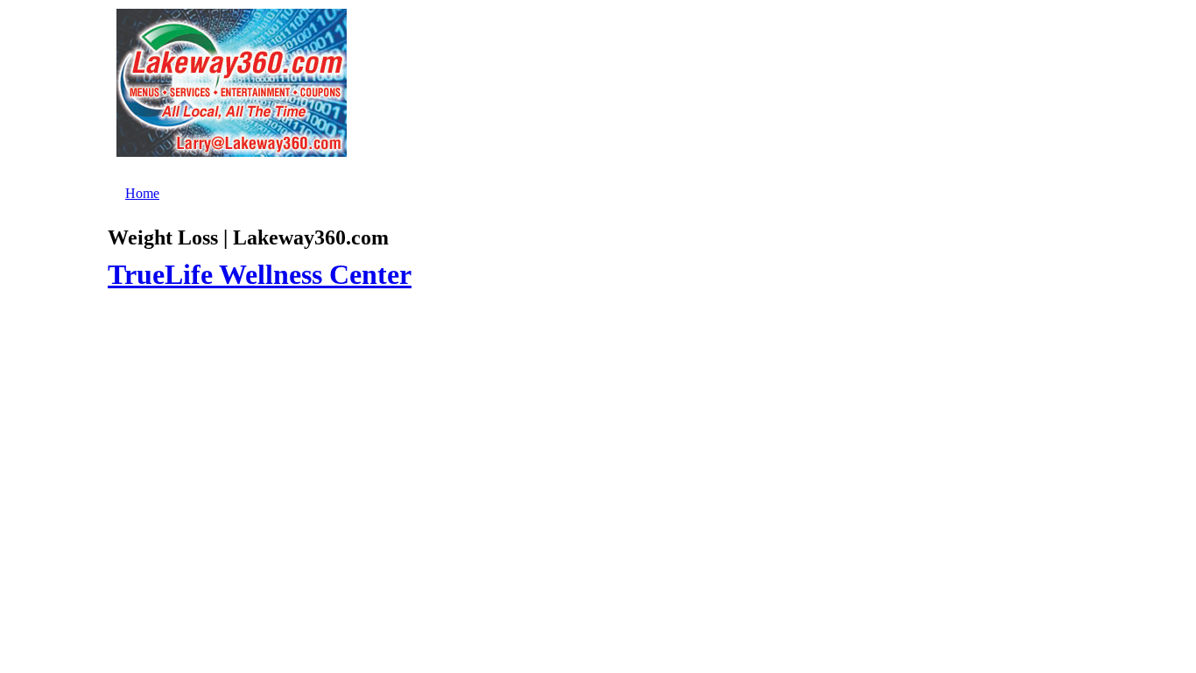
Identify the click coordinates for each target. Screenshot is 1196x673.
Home (142, 193)
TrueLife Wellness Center (260, 274)
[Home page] (231, 145)
